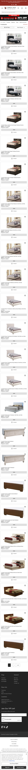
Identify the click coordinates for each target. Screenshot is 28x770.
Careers (15, 681)
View (14, 51)
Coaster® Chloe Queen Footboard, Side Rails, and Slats (11, 282)
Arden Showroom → (5, 699)
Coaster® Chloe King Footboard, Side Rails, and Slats (11, 256)
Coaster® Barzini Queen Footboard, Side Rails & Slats (11, 98)
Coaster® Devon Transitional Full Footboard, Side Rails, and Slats (13, 336)
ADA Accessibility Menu (14, 745)
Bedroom (13, 22)
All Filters (8, 27)
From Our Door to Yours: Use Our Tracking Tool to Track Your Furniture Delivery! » (14, 1)
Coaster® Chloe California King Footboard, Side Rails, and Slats (13, 203)
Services (16, 677)
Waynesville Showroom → (7, 701)
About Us (16, 679)
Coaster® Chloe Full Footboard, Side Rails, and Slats (11, 230)
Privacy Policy (14, 741)
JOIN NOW (4, 723)
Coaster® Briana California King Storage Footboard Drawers (12, 125)
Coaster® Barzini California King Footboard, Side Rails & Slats (12, 46)
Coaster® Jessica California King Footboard (9, 493)
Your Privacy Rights (14, 763)
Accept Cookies (20, 767)
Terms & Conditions (14, 739)
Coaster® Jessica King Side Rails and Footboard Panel (11, 626)
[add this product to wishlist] (25, 33)
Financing (3, 690)
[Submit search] (24, 12)
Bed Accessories (23, 22)
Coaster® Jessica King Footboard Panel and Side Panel (11, 572)
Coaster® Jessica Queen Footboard (7, 652)
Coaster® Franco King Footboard (7, 441)
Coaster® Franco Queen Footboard (7, 467)
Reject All (7, 767)
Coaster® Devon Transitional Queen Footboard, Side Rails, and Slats (14, 388)
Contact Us (16, 683)
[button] (2, 8)
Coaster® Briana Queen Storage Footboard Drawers (11, 177)
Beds (17, 22)
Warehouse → (4, 702)
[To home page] (10, 8)
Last (18, 665)
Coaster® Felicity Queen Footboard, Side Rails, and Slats (11, 415)
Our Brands (3, 681)
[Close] (26, 754)
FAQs (2, 692)
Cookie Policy (12, 760)
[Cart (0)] (25, 8)
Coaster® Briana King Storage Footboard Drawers (10, 151)
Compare (15, 53)
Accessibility (14, 743)
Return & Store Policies (6, 693)
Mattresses (3, 679)
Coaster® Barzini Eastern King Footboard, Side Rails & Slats (12, 72)
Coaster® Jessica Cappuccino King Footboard (9, 520)
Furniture (8, 22)
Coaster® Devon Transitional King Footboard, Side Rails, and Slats (13, 362)
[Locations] (18, 8)
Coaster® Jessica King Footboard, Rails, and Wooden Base (12, 546)
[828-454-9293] (22, 8)
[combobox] (20, 27)
